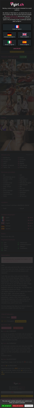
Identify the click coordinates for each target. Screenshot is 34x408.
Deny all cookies (18, 406)
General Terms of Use (11, 16)
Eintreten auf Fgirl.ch (9, 36)
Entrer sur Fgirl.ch (17, 29)
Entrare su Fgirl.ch (9, 44)
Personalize (28, 406)
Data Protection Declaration (17, 18)
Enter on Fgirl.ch (24, 36)
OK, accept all (6, 406)
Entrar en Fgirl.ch (24, 44)
